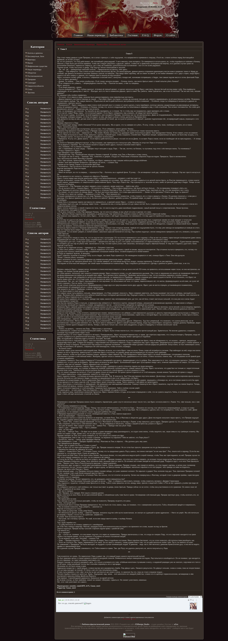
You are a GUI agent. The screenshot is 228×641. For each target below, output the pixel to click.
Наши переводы (96, 35)
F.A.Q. (145, 35)
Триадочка (29, 219)
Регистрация (127, 619)
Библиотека (116, 35)
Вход (134, 619)
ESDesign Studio (142, 624)
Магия (30, 63)
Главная (78, 35)
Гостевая (132, 35)
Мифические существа (37, 66)
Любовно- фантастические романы (87, 15)
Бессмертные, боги (35, 56)
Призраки (31, 79)
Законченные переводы (84, 45)
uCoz (176, 624)
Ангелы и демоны (35, 53)
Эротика (31, 93)
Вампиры (31, 60)
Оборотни (31, 73)
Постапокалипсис (35, 76)
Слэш (29, 89)
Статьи (69, 45)
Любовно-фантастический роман (96, 624)
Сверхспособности (35, 86)
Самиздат (31, 83)
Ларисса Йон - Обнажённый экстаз (111, 45)
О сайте (170, 35)
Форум (158, 35)
